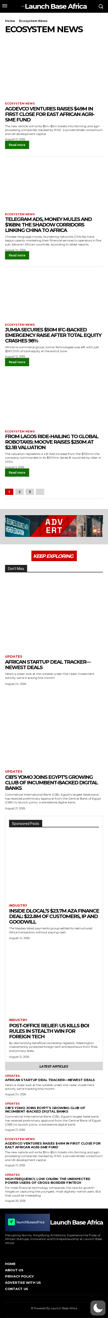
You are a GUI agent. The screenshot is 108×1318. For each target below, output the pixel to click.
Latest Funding (75, 38)
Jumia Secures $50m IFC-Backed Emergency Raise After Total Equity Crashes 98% (53, 335)
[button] (97, 1308)
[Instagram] (13, 1250)
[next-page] (40, 492)
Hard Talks (95, 544)
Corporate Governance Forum (65, 537)
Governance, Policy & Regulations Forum (51, 544)
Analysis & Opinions (55, 533)
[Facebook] (5, 1250)
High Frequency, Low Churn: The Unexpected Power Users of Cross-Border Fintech (47, 1181)
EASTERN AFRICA (46, 38)
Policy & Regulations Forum (47, 554)
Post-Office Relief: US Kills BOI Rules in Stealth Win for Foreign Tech (49, 1031)
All (31, 533)
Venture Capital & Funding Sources (78, 558)
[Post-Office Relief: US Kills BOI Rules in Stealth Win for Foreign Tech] (54, 982)
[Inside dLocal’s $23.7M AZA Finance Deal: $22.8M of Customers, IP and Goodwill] (54, 867)
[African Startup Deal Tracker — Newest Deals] (54, 615)
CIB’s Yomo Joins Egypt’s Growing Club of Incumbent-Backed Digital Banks (51, 782)
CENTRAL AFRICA (18, 38)
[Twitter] (36, 1250)
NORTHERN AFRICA (89, 547)
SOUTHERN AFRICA (31, 558)
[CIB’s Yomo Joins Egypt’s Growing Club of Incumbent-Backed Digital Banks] (54, 730)
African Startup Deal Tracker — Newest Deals (47, 664)
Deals (99, 537)
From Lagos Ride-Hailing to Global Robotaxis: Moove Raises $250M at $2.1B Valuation (51, 441)
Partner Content (61, 551)
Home (10, 21)
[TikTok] (28, 1250)
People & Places (91, 551)
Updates (13, 656)
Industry (32, 547)
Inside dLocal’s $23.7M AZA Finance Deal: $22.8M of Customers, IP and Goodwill (54, 916)
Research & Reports (88, 554)
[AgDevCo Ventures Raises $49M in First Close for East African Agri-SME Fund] (54, 72)
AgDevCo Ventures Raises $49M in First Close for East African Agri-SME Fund (49, 114)
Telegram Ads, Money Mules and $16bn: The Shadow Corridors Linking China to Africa (48, 224)
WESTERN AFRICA (90, 561)
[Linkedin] (21, 1250)
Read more (17, 145)
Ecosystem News (20, 103)
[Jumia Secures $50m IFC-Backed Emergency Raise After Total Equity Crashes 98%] (54, 293)
